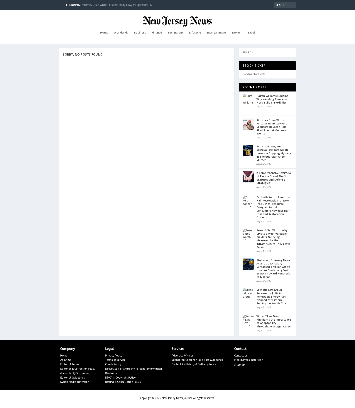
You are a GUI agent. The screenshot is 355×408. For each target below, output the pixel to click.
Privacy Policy (113, 355)
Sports (236, 32)
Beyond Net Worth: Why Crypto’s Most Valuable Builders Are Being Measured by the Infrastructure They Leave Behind (273, 239)
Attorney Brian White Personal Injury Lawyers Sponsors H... (117, 4)
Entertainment (216, 32)
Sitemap (239, 364)
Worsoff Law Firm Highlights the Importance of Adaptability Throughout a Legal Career (274, 321)
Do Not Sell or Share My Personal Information (133, 368)
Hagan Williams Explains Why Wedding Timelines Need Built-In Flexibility (272, 99)
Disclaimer (112, 373)
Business (140, 32)
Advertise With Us (183, 355)
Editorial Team (69, 364)
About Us (65, 360)
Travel (250, 32)
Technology (176, 32)
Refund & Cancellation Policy (123, 382)
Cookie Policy (113, 364)
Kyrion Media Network (73, 382)
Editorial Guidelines (72, 377)
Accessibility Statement (75, 373)
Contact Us (241, 355)
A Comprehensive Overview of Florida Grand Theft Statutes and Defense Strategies (273, 178)
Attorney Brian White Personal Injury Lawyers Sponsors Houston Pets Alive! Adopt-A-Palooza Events (271, 127)
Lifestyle (195, 32)
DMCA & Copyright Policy (120, 377)
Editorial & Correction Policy (77, 368)
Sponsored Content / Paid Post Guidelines (197, 360)
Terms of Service (115, 360)
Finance (157, 32)
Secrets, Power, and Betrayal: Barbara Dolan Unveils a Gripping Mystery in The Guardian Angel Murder (273, 153)
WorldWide (121, 32)
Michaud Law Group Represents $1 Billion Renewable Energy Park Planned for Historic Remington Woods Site (271, 296)
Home (104, 32)
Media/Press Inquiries (248, 360)
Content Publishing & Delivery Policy (194, 364)
